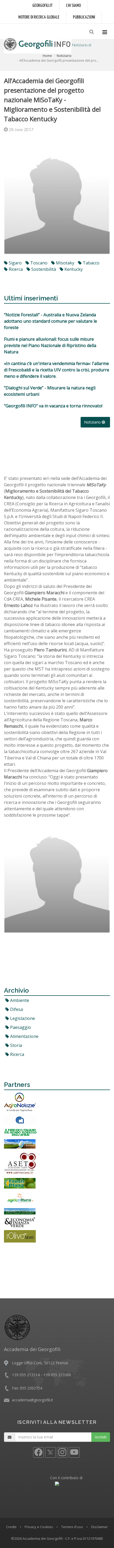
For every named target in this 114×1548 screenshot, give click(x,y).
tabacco (90, 263)
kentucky (73, 269)
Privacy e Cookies (39, 1526)
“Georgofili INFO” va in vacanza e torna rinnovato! (53, 406)
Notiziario (64, 55)
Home (47, 55)
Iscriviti (101, 1436)
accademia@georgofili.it (32, 1399)
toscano (38, 263)
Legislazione (22, 1018)
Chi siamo (73, 5)
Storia (15, 1045)
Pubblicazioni (84, 17)
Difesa (16, 1009)
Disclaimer (99, 1526)
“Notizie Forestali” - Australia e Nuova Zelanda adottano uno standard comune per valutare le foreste (50, 321)
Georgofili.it (42, 5)
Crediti (11, 1526)
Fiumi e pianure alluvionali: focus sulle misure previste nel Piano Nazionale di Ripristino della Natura (50, 345)
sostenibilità (43, 269)
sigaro (15, 263)
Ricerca (16, 1054)
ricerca (15, 269)
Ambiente (19, 1000)
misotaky (64, 263)
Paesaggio (20, 1027)
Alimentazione (23, 1036)
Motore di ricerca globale (38, 17)
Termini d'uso (72, 1526)
